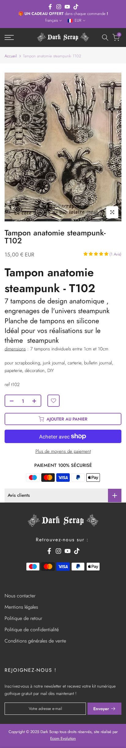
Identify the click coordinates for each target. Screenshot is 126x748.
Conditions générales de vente (35, 640)
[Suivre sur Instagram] (58, 6)
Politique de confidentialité (32, 629)
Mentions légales (21, 606)
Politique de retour (23, 618)
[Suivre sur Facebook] (50, 6)
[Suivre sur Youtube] (67, 6)
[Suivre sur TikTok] (76, 6)
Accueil (11, 56)
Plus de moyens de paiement (63, 451)
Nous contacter (20, 595)
